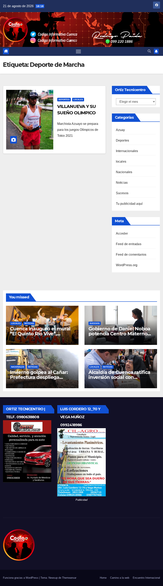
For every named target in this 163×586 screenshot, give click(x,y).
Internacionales (127, 151)
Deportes (64, 99)
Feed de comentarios (131, 254)
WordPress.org (127, 265)
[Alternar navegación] (78, 51)
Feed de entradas (128, 244)
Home (103, 577)
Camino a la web (119, 577)
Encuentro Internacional (146, 577)
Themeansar (69, 577)
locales (78, 99)
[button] (149, 51)
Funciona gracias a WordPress (21, 577)
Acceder (122, 233)
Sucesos (122, 193)
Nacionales (124, 172)
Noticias (122, 182)
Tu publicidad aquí (129, 203)
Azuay (120, 130)
